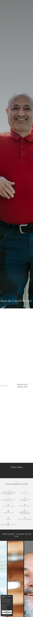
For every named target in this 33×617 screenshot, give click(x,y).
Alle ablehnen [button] (7, 613)
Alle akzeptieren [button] (6, 611)
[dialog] (7, 605)
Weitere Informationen (9, 602)
